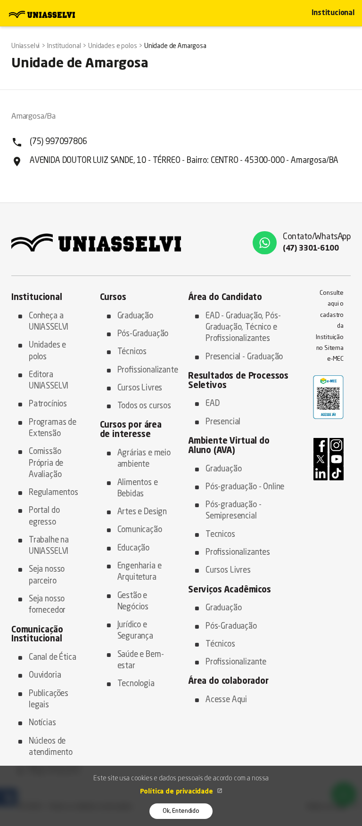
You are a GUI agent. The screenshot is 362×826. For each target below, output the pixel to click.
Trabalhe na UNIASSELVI (49, 546)
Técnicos (132, 352)
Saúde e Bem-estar (140, 660)
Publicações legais (48, 699)
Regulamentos (53, 493)
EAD (213, 404)
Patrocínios (48, 404)
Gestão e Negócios (133, 601)
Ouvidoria (45, 676)
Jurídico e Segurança (135, 630)
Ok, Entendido (181, 811)
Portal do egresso (44, 516)
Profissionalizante (145, 370)
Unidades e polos (47, 351)
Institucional (333, 13)
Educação (133, 548)
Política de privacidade (177, 791)
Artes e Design (142, 512)
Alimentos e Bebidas (137, 488)
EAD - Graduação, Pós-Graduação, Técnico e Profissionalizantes (243, 327)
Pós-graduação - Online (245, 487)
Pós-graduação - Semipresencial (233, 510)
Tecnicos (220, 535)
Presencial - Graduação (244, 357)
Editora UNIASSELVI (48, 380)
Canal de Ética (52, 658)
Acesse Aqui (226, 700)
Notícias (42, 723)
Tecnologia (136, 684)
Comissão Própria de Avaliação (46, 463)
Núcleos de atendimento (51, 747)
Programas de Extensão (52, 428)
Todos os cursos (144, 406)
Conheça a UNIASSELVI (48, 322)
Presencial (223, 422)
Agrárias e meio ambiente (144, 459)
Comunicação (139, 530)
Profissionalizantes (238, 553)
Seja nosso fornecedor (47, 605)
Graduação (135, 316)
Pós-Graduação (143, 334)
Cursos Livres (140, 388)
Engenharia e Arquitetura (139, 572)
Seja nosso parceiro (47, 575)
